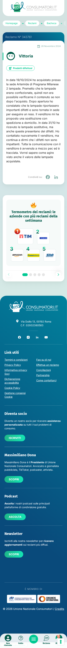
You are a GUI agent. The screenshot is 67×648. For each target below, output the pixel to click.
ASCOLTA (15, 517)
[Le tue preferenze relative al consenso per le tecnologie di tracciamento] (60, 641)
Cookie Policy (12, 387)
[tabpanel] (33, 233)
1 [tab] (25, 274)
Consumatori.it (33, 7)
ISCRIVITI (15, 438)
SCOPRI (14, 479)
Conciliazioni (43, 370)
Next (58, 274)
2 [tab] (30, 274)
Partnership (43, 375)
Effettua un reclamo (47, 364)
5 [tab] (43, 274)
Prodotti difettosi (22, 68)
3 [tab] (34, 274)
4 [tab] (39, 274)
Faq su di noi (43, 359)
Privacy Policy (12, 364)
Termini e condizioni (16, 359)
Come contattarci (46, 380)
